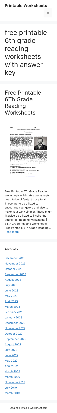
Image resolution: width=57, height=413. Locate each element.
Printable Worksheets (26, 5)
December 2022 (15, 322)
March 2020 (12, 376)
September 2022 (15, 339)
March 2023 (12, 306)
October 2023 (13, 269)
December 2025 (15, 258)
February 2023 (14, 312)
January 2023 (13, 317)
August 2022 (13, 344)
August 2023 (13, 279)
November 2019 (15, 382)
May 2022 (11, 360)
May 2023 (11, 295)
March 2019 (12, 393)
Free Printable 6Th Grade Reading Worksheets (23, 102)
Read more (12, 231)
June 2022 (11, 355)
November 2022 (15, 328)
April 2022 (11, 366)
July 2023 (11, 285)
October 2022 (13, 333)
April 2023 (11, 301)
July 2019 (11, 387)
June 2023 (11, 290)
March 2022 (12, 371)
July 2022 (11, 349)
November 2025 (15, 263)
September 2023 (15, 274)
